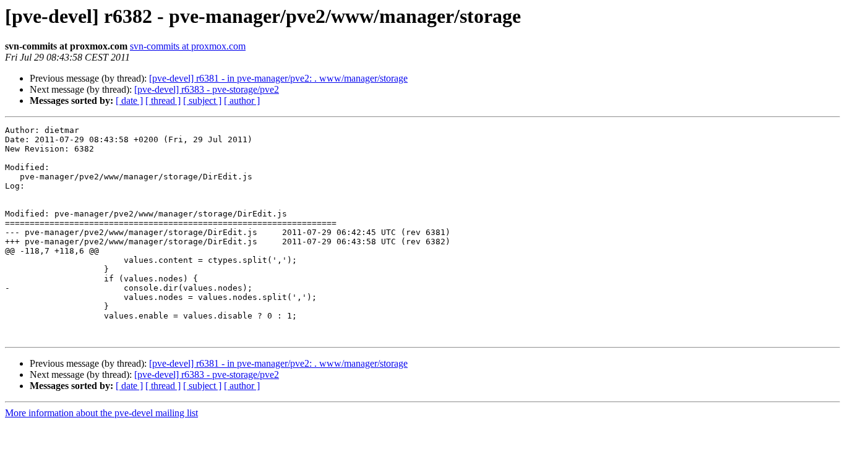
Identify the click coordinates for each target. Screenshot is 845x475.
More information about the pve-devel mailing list (101, 413)
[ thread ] (163, 100)
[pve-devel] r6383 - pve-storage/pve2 (206, 89)
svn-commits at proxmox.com (188, 46)
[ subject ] (202, 100)
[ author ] (242, 100)
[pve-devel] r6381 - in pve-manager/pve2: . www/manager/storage (278, 78)
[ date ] (129, 100)
